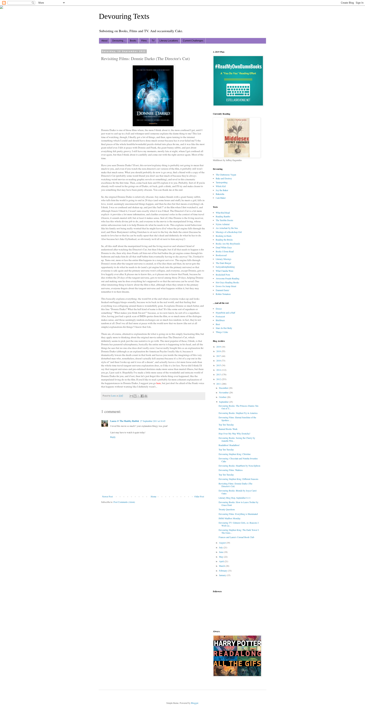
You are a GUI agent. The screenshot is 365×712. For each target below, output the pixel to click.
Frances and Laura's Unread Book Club (236, 537)
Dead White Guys (224, 247)
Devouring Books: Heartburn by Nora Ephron (239, 465)
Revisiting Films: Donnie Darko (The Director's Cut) (235, 485)
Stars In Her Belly (224, 327)
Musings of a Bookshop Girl (229, 231)
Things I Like (222, 331)
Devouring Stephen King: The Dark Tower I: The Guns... (239, 531)
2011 (218, 383)
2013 (218, 374)
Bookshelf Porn (223, 274)
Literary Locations (168, 40)
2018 (218, 351)
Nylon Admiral (222, 224)
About (104, 40)
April (221, 561)
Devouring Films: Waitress (231, 469)
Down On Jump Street (226, 286)
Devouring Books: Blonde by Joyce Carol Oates (237, 492)
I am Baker (221, 197)
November (224, 392)
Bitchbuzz (220, 320)
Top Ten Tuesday (226, 424)
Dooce (219, 308)
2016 (218, 360)
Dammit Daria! (222, 290)
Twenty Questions (227, 509)
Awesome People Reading (227, 278)
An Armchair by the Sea (227, 227)
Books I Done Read (225, 251)
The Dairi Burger (223, 262)
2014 (218, 369)
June (221, 551)
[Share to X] (138, 396)
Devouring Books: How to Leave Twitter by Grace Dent (238, 503)
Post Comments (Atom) (124, 501)
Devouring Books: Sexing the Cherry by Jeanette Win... (237, 439)
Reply (113, 436)
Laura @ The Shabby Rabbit (124, 421)
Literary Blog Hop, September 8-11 (235, 497)
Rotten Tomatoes (223, 293)
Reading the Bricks (224, 239)
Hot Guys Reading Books (227, 282)
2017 (218, 355)
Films (144, 40)
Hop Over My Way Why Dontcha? (234, 433)
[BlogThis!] (135, 396)
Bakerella (220, 193)
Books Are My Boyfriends (228, 243)
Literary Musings (223, 258)
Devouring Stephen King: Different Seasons (238, 478)
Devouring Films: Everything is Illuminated (238, 513)
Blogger (194, 702)
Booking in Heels (224, 235)
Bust (218, 324)
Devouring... (118, 40)
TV (153, 40)
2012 (218, 379)
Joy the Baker (222, 190)
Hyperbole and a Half (225, 312)
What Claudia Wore (224, 270)
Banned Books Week (228, 428)
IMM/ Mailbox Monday (229, 518)
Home (153, 496)
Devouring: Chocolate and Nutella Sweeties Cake (238, 460)
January (223, 575)
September (224, 401)
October (223, 396)
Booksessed (221, 255)
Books (133, 40)
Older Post (199, 496)
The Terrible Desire (224, 220)
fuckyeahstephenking (225, 266)
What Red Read (223, 212)
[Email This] (131, 396)
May (221, 556)
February (223, 570)
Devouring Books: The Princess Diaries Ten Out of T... (238, 407)
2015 (218, 365)
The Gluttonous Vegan (226, 174)
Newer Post (107, 496)
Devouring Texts (124, 16)
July (221, 547)
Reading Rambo (223, 216)
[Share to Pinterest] (146, 396)
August (222, 542)
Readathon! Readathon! (229, 445)
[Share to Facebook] (142, 396)
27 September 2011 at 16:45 (152, 420)
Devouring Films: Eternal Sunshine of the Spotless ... (237, 418)
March (222, 565)
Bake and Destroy (224, 178)
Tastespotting (222, 182)
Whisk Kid (221, 186)
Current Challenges (193, 40)
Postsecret (220, 316)
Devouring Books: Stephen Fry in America (238, 412)
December (224, 387)
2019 (218, 346)
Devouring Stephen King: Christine (235, 454)
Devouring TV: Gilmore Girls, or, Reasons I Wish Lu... (239, 524)
